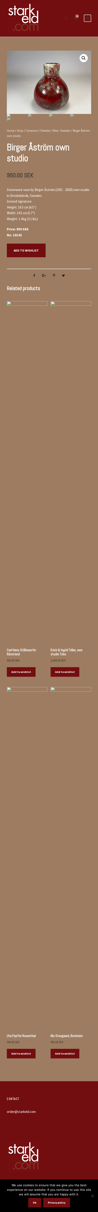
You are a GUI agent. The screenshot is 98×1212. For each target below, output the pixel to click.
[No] (92, 1196)
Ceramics (32, 131)
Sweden (45, 131)
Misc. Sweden (61, 131)
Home (10, 131)
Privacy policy (56, 1202)
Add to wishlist (26, 250)
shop (20, 131)
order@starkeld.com (21, 1111)
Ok (34, 1202)
